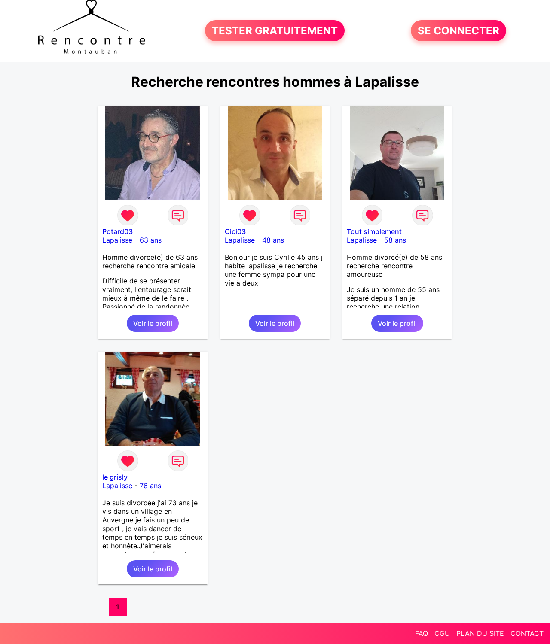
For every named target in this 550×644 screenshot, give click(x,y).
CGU (442, 633)
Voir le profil (152, 323)
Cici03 (235, 231)
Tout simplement (374, 231)
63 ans (151, 240)
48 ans (273, 240)
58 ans (395, 240)
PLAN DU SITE (480, 633)
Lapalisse (117, 240)
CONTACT (527, 633)
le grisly (115, 477)
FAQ (421, 633)
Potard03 (117, 231)
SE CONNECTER (458, 30)
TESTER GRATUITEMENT (275, 30)
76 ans (150, 485)
